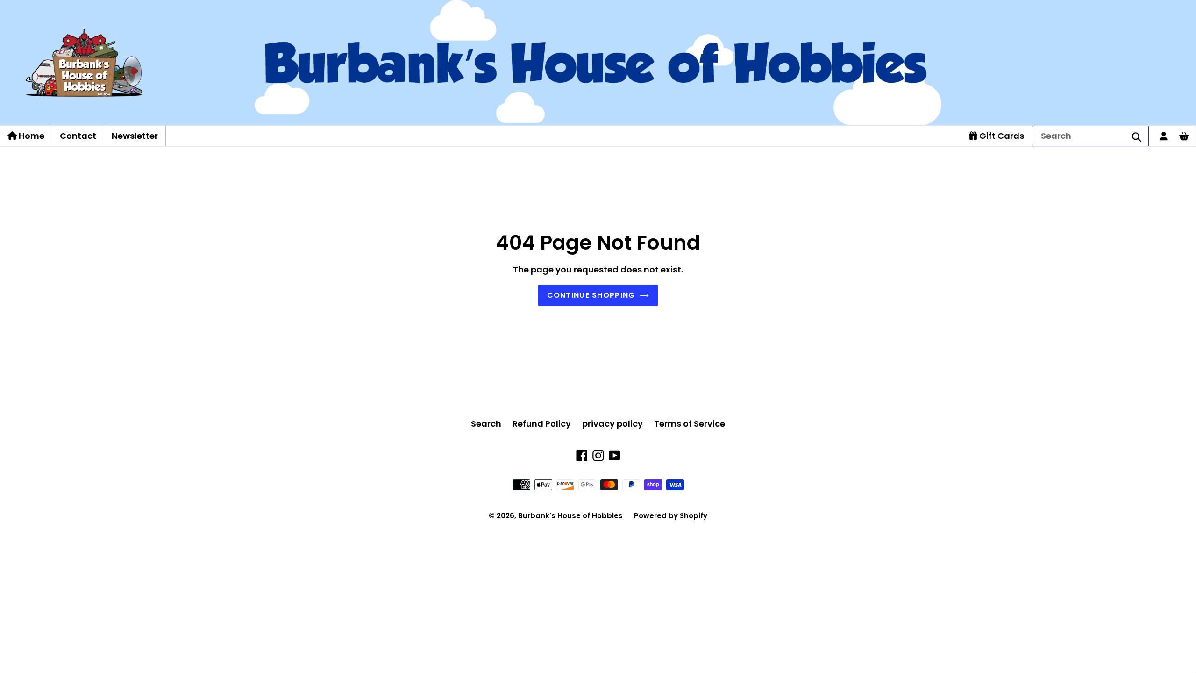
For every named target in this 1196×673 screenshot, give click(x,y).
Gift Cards (1000, 136)
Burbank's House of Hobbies (570, 516)
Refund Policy (542, 424)
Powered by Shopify (670, 516)
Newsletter (135, 136)
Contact (78, 136)
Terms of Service (689, 424)
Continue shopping (591, 295)
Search (486, 424)
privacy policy (612, 424)
